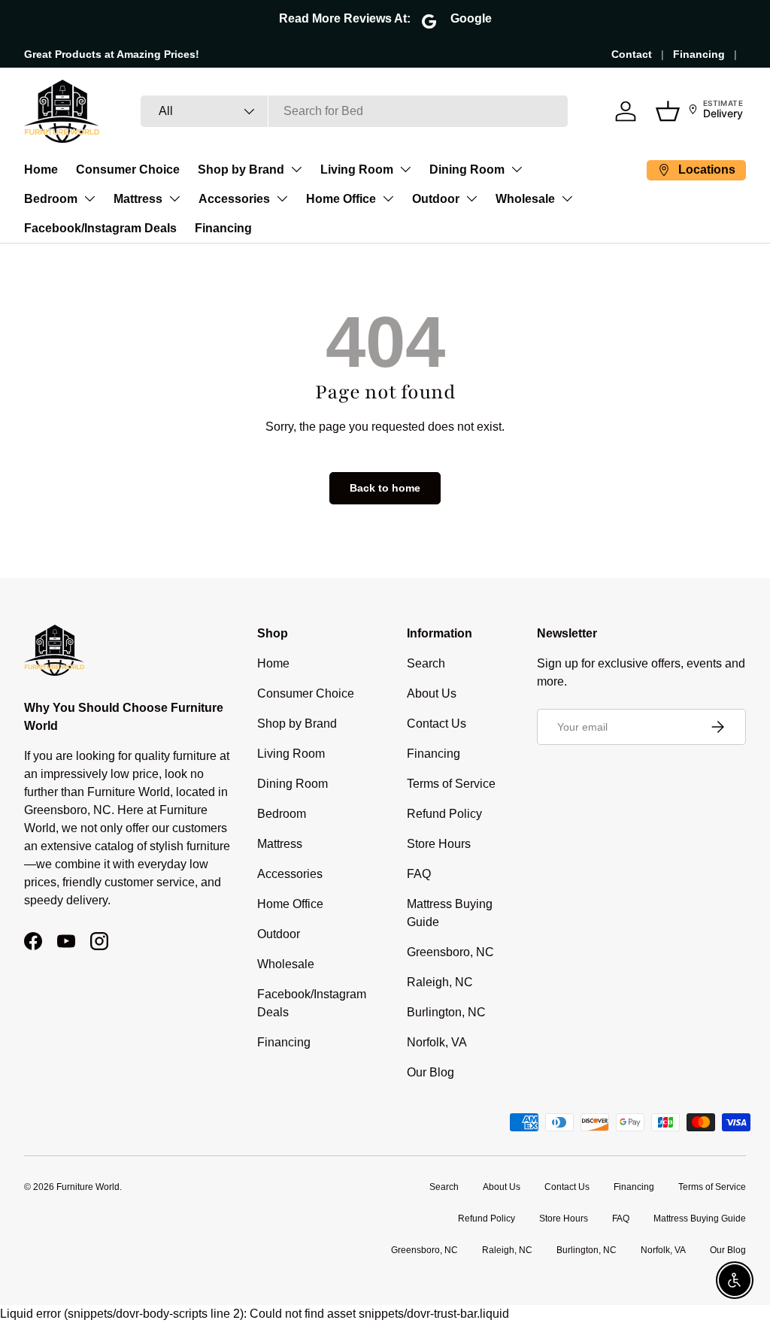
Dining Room (467, 169)
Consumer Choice (128, 169)
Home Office (341, 198)
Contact (631, 54)
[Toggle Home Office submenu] (388, 198)
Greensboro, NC (450, 952)
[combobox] (354, 111)
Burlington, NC (446, 1012)
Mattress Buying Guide (699, 1218)
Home (41, 169)
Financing (699, 54)
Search (426, 663)
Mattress (138, 198)
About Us (431, 693)
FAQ (419, 873)
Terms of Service (451, 783)
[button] (667, 111)
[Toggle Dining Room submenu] (517, 169)
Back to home (385, 488)
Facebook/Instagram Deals (100, 228)
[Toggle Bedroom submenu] (89, 198)
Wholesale (525, 198)
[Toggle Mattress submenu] (174, 198)
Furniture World (88, 1187)
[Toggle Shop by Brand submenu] (296, 169)
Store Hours (439, 843)
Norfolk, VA (437, 1042)
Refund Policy (444, 813)
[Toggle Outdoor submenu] (471, 198)
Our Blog (430, 1072)
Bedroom (50, 198)
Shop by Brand (241, 169)
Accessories (234, 198)
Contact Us (436, 723)
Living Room (356, 169)
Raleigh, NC (440, 982)
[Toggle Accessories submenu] (282, 198)
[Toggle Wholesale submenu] (567, 198)
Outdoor (435, 198)
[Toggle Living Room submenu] (405, 169)
